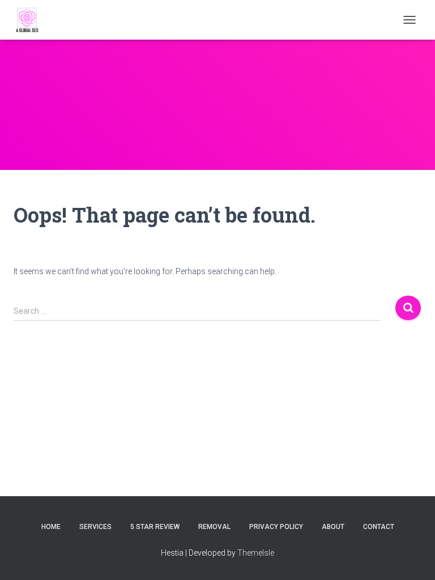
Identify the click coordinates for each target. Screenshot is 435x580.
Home (51, 527)
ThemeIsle (255, 552)
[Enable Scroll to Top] (412, 557)
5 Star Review (155, 527)
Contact (378, 527)
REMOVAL (214, 527)
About (333, 527)
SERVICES (95, 527)
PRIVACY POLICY (276, 527)
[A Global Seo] (32, 20)
